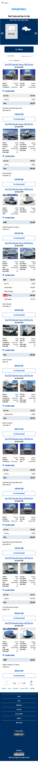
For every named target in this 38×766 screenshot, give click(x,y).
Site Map (19, 709)
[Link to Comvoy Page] (19, 734)
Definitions (19, 705)
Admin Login (19, 722)
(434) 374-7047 (19, 429)
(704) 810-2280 (19, 114)
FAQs (19, 701)
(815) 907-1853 (19, 233)
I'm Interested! (19, 119)
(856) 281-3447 (19, 365)
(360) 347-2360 (19, 613)
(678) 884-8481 (19, 179)
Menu (6, 3)
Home (19, 696)
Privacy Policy (19, 714)
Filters (20, 49)
